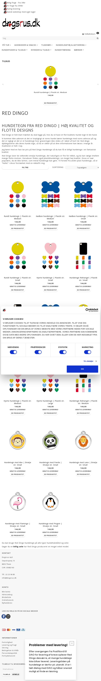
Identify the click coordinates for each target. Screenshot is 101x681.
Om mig (5, 648)
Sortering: (58, 167)
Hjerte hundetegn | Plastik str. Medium (18, 402)
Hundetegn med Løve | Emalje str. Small (83, 463)
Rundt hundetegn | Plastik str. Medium (50, 92)
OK (82, 369)
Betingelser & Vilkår (10, 650)
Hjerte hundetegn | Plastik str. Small (50, 279)
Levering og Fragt (9, 645)
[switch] (38, 352)
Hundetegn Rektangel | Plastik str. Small (83, 279)
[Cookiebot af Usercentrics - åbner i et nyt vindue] (87, 310)
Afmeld (15, 674)
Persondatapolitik (9, 653)
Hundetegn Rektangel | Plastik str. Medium (83, 402)
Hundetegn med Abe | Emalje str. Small (17, 463)
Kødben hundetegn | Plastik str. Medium (50, 217)
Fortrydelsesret (8, 656)
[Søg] (98, 38)
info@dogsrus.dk (9, 578)
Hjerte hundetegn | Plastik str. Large (50, 402)
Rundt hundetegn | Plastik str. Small (17, 279)
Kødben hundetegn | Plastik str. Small (83, 217)
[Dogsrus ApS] (21, 23)
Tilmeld (6, 674)
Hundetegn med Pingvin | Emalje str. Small (50, 524)
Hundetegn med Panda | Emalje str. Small (50, 463)
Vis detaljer (88, 361)
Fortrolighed (7, 642)
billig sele (18, 546)
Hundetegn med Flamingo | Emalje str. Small (17, 524)
